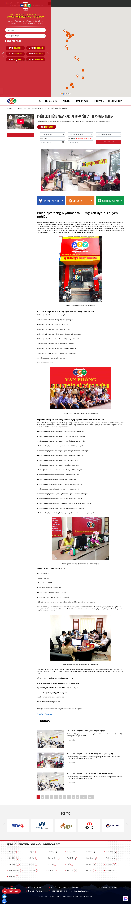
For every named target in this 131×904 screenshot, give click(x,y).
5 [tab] (24, 60)
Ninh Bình (32, 858)
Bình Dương (111, 870)
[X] (40, 101)
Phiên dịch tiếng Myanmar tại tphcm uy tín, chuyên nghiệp (90, 773)
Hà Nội (12, 852)
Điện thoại (79, 138)
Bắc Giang (91, 858)
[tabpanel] (15, 53)
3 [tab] (20, 60)
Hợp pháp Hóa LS (82, 101)
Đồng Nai (13, 876)
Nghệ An (32, 864)
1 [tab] (16, 60)
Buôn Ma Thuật (15, 870)
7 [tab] (28, 60)
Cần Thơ (90, 870)
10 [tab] (16, 62)
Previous (3, 54)
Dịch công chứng (51, 101)
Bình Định (110, 864)
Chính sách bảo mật (85, 896)
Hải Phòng (52, 852)
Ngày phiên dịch (45, 138)
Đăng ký (58, 896)
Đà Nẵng (90, 864)
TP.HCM (51, 870)
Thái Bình (71, 858)
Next (48, 54)
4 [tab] (22, 60)
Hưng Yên (32, 852)
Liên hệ (51, 896)
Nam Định (13, 858)
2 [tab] (18, 60)
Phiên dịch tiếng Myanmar (59, 709)
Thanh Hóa (14, 864)
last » (90, 797)
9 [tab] (32, 60)
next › (83, 797)
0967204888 (55, 891)
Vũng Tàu (71, 870)
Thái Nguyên (53, 858)
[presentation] (4, 825)
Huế (69, 864)
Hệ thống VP (98, 101)
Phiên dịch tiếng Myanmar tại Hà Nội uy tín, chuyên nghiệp (90, 753)
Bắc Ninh (90, 852)
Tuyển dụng (43, 896)
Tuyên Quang (111, 858)
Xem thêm (72, 740)
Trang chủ (10, 108)
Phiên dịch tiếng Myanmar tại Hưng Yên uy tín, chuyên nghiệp (42, 108)
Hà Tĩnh (51, 864)
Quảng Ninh (72, 852)
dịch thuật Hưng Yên (75, 709)
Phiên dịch (67, 101)
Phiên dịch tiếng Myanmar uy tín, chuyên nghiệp (86, 731)
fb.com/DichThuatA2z (35, 887)
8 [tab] (30, 60)
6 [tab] (26, 60)
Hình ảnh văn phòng (115, 101)
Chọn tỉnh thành (14, 41)
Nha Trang (33, 870)
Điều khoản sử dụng (70, 896)
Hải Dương (111, 852)
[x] (49, 3)
